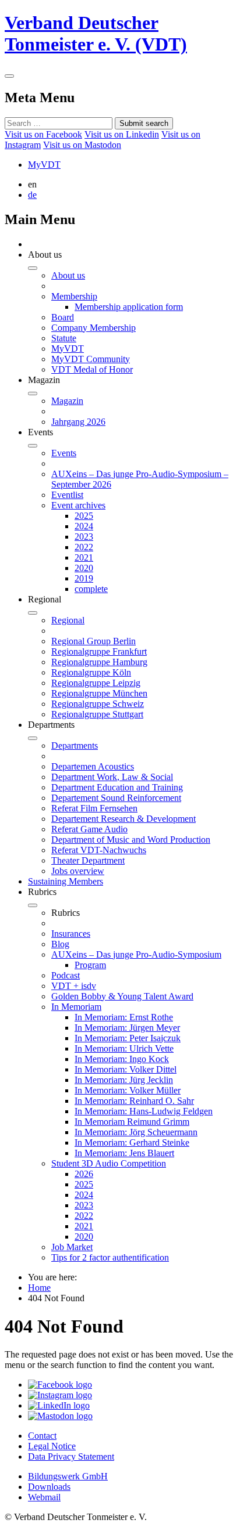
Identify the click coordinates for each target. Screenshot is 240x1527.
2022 (84, 547)
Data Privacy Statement (71, 1456)
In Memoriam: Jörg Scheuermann (136, 1132)
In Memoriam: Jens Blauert (124, 1153)
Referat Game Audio (89, 829)
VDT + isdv (73, 986)
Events (63, 453)
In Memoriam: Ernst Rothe (124, 1017)
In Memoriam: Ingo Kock (122, 1059)
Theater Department (88, 860)
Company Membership (93, 328)
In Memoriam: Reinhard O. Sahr (134, 1101)
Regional (67, 620)
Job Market (72, 1247)
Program (90, 965)
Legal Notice (52, 1446)
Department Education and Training (117, 787)
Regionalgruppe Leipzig (95, 683)
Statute (63, 338)
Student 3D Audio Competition (108, 1163)
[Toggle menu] (9, 76)
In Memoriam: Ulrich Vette (124, 1048)
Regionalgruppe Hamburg (99, 662)
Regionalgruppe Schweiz (97, 704)
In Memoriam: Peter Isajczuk (128, 1038)
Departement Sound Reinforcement (116, 798)
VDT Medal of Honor (92, 369)
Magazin (67, 401)
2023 (84, 537)
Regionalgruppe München (99, 693)
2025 (84, 516)
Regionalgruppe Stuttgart (97, 714)
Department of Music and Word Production (130, 839)
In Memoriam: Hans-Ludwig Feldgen (144, 1111)
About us (68, 275)
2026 (84, 1174)
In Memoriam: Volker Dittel (126, 1069)
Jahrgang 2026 (78, 422)
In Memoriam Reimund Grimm (132, 1122)
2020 (84, 568)
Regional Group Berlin (93, 641)
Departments (74, 745)
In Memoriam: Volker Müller (128, 1090)
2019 (84, 578)
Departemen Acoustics (92, 766)
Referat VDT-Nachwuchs (98, 850)
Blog (60, 944)
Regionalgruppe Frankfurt (99, 651)
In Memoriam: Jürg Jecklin (124, 1080)
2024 (84, 526)
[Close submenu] (32, 268)
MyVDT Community (90, 359)
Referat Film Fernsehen (94, 808)
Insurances (70, 933)
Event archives (78, 505)
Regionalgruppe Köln (91, 672)
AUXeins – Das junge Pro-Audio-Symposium (136, 954)
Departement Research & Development (123, 819)
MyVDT (44, 164)
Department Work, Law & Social (112, 777)
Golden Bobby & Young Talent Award (122, 996)
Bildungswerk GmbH (68, 1476)
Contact (42, 1436)
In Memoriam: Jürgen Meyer (127, 1028)
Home (39, 1288)
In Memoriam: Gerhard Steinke (132, 1142)
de (32, 195)
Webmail (44, 1497)
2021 (84, 557)
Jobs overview (77, 871)
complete (91, 589)
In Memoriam (76, 1007)
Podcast (65, 975)
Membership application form (129, 307)
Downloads (49, 1487)
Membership (74, 296)
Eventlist (67, 495)
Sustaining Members (65, 881)
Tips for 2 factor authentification (110, 1257)
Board (62, 317)
